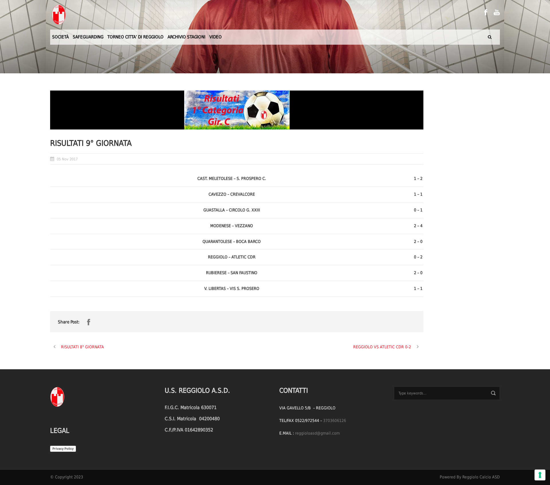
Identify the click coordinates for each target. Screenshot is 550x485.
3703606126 (334, 420)
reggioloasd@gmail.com (317, 433)
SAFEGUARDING (88, 37)
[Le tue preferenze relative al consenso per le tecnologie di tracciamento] (540, 475)
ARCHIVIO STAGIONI (186, 37)
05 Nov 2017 (67, 159)
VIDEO (215, 37)
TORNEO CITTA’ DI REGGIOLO (135, 37)
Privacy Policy (63, 449)
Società (60, 37)
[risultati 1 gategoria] (236, 110)
